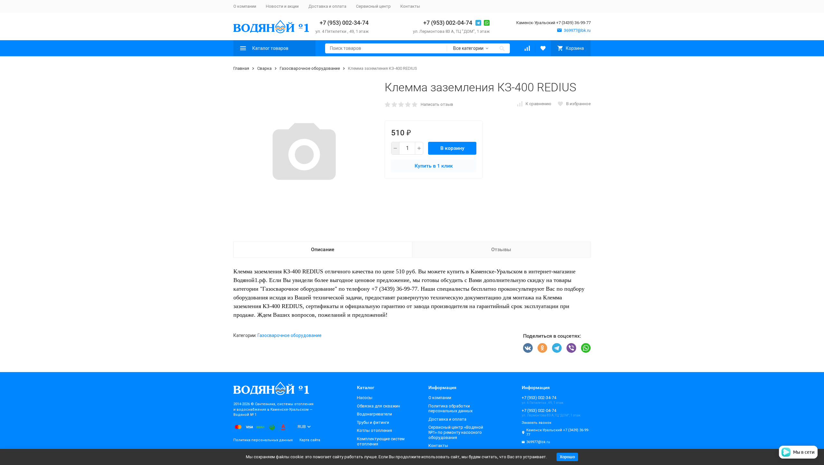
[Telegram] (557, 348)
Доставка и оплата (327, 6)
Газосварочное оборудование (310, 68)
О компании (244, 6)
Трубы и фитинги (373, 422)
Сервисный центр (373, 6)
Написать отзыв (437, 104)
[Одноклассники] (542, 348)
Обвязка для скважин (378, 406)
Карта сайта (309, 440)
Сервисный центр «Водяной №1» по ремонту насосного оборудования (455, 432)
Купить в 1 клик (434, 166)
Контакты (410, 6)
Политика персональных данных (263, 440)
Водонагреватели (374, 414)
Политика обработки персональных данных (450, 409)
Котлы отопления (374, 430)
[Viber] (571, 348)
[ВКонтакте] (528, 348)
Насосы (364, 397)
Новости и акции (282, 6)
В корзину (452, 148)
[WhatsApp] (586, 348)
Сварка (264, 68)
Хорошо (567, 456)
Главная (241, 68)
